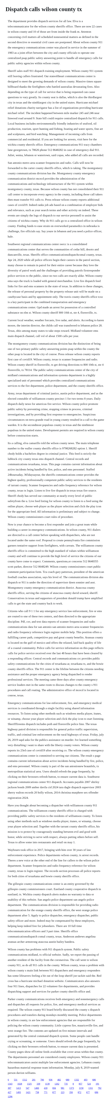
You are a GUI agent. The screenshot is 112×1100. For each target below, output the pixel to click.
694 (54, 1088)
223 (62, 1092)
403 (85, 1079)
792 (99, 1088)
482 (59, 1079)
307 (9, 1088)
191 (97, 1084)
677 (88, 1092)
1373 (71, 1088)
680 (67, 1079)
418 (45, 1088)
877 (54, 1092)
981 (62, 1088)
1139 (47, 1084)
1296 (10, 1096)
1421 (28, 1092)
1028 (19, 1084)
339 (38, 1084)
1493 (18, 1092)
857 (80, 1084)
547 (27, 1088)
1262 (57, 1084)
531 (15, 1079)
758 (37, 1092)
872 (79, 1092)
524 (89, 1084)
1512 (24, 1079)
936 (50, 1079)
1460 (36, 1088)
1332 (76, 1079)
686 (94, 1079)
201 (33, 1079)
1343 (10, 1084)
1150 (81, 1088)
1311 (90, 1088)
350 (71, 1092)
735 (66, 1084)
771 (45, 1092)
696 (96, 1092)
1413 (18, 1088)
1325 (29, 1084)
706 (42, 1079)
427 (9, 1092)
